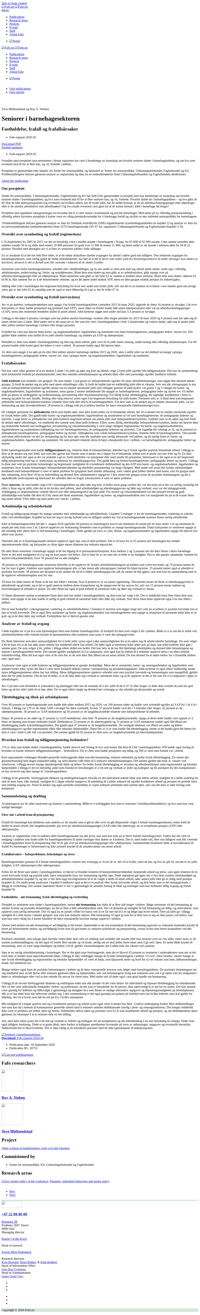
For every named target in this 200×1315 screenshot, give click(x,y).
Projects (14, 23)
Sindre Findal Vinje (12, 1276)
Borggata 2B (9, 1221)
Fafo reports (16, 92)
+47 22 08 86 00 (14, 1214)
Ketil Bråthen (48, 1262)
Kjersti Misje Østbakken (16, 1252)
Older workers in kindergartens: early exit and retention (36, 1148)
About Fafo (16, 34)
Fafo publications (20, 88)
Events (13, 27)
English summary (12, 147)
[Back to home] (15, 6)
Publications (16, 16)
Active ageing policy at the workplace (25, 1181)
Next (12, 1195)
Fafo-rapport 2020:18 (22, 1038)
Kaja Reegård (10, 1262)
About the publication (15, 180)
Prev (12, 1191)
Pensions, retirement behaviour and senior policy (80, 1181)
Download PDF (11, 144)
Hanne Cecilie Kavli (14, 1238)
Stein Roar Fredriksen (14, 1269)
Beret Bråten (28, 1262)
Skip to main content (14, 3)
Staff (12, 30)
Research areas (18, 20)
